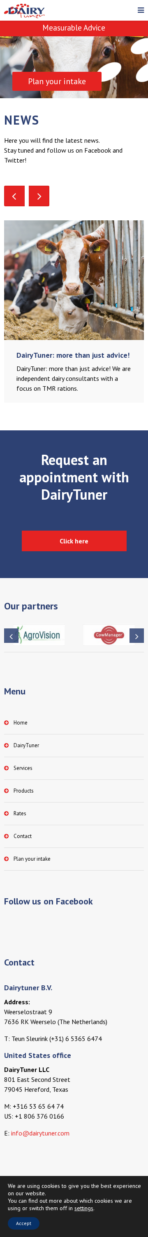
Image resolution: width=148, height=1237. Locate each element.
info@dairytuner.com (40, 1133)
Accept (23, 1223)
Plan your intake (32, 858)
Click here (74, 541)
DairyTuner (26, 745)
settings (83, 1208)
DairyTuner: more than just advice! (73, 355)
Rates (20, 813)
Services (23, 768)
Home (21, 722)
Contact (23, 836)
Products (24, 790)
